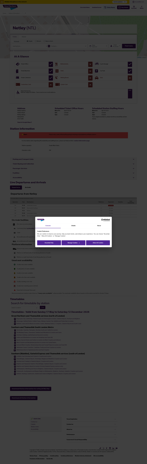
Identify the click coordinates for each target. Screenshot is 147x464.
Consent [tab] (48, 225)
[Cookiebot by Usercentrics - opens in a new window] (102, 220)
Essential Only (49, 242)
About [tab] (99, 225)
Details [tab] (73, 225)
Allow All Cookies (98, 242)
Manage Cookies (72, 242)
